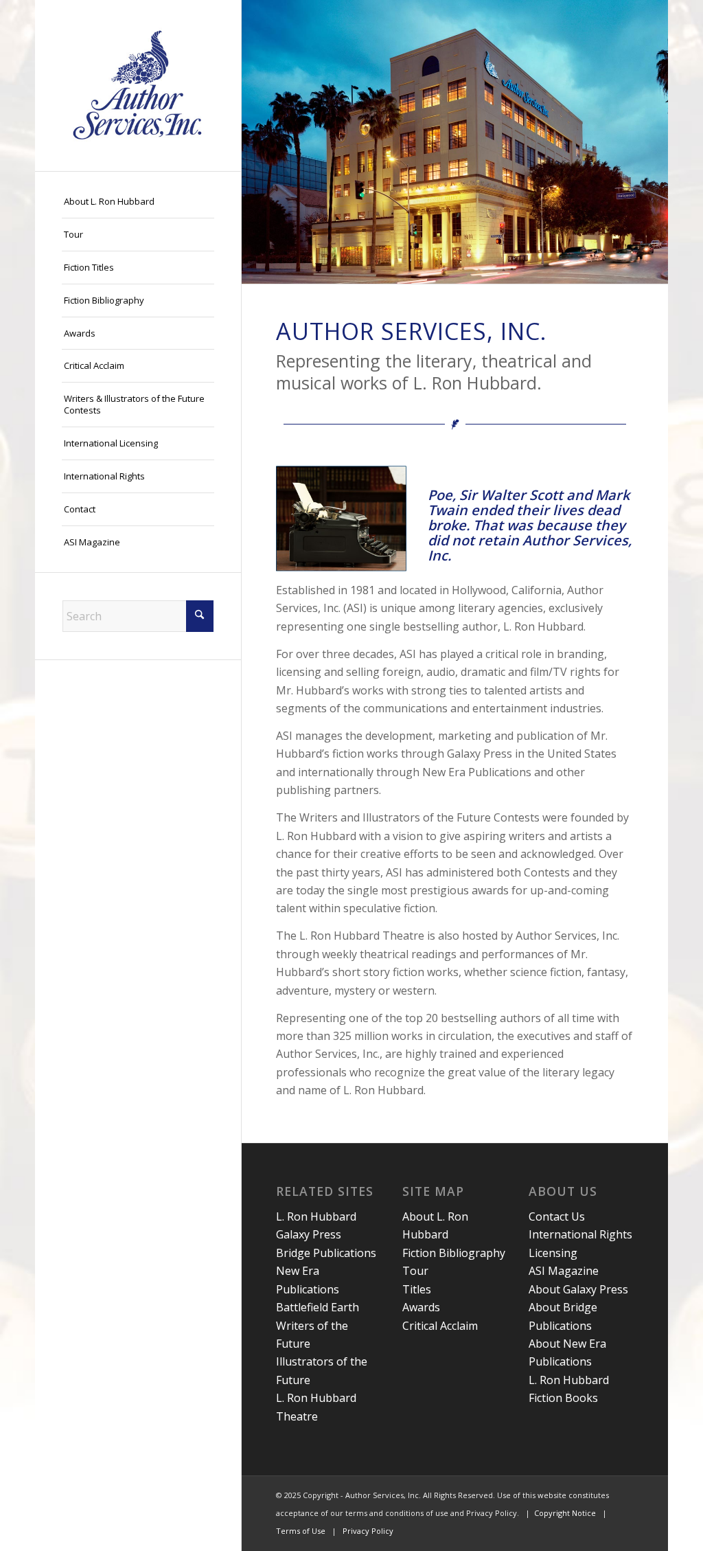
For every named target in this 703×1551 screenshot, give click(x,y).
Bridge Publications (326, 1252)
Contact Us (557, 1216)
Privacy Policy (368, 1531)
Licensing (553, 1252)
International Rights (580, 1234)
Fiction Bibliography (453, 1252)
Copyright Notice (565, 1513)
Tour (415, 1270)
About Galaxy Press (578, 1289)
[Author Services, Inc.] (138, 85)
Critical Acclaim (440, 1325)
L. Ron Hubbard (316, 1216)
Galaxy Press (308, 1234)
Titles (416, 1289)
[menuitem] (138, 201)
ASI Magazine (564, 1270)
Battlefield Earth (317, 1307)
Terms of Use (300, 1531)
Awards (421, 1307)
